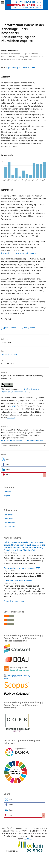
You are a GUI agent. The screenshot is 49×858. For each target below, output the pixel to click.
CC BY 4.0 (12, 406)
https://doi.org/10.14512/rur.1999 (20, 67)
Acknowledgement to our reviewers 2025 (22, 568)
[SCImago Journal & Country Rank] (17, 678)
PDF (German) (10, 328)
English (7, 495)
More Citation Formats (12, 445)
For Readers (8, 515)
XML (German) (29, 328)
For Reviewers (9, 526)
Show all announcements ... (16, 601)
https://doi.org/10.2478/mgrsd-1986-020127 (20, 253)
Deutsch (7, 491)
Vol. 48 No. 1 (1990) (9, 354)
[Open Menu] (2, 2)
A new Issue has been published (18, 580)
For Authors (8, 518)
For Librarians (9, 522)
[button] (23, 459)
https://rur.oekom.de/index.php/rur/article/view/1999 (22, 440)
